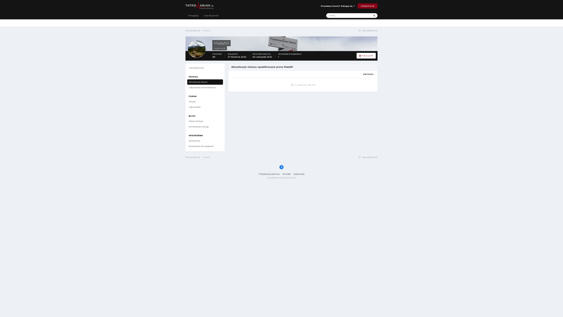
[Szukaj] (374, 15)
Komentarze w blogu (199, 126)
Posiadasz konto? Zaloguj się (337, 6)
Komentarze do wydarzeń (201, 146)
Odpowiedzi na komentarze (202, 87)
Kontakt (287, 174)
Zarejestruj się (367, 6)
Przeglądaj (193, 15)
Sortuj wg (368, 74)
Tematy (192, 101)
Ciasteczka (298, 174)
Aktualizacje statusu (358, 15)
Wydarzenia (194, 141)
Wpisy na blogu (196, 121)
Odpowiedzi (195, 107)
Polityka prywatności (269, 174)
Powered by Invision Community (281, 178)
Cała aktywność (211, 15)
